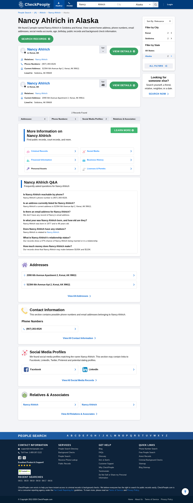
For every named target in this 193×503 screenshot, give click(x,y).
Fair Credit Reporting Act (64, 490)
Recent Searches (30, 477)
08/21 (20, 481)
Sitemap (142, 464)
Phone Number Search (148, 449)
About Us (139, 499)
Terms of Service (116, 490)
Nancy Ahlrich (54, 12)
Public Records (64, 464)
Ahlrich (43, 12)
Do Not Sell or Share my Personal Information (112, 476)
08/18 (38, 481)
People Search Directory (68, 449)
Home (130, 499)
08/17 (44, 481)
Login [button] (170, 4)
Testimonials (104, 471)
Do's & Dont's (104, 460)
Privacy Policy (133, 490)
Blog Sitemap (144, 467)
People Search (24, 12)
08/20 (26, 481)
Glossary (102, 456)
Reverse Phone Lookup (67, 460)
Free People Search (147, 452)
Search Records (34, 38)
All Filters (156, 66)
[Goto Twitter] (24, 458)
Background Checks (66, 452)
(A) (35, 12)
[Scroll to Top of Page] (185, 491)
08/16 (50, 481)
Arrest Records (145, 456)
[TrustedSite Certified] (24, 472)
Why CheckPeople (106, 467)
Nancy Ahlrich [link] (41, 59)
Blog (100, 449)
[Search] (155, 4)
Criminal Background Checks (151, 460)
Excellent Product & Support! (31, 462)
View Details (122, 51)
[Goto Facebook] (19, 458)
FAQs (101, 452)
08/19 (32, 481)
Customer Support (106, 464)
